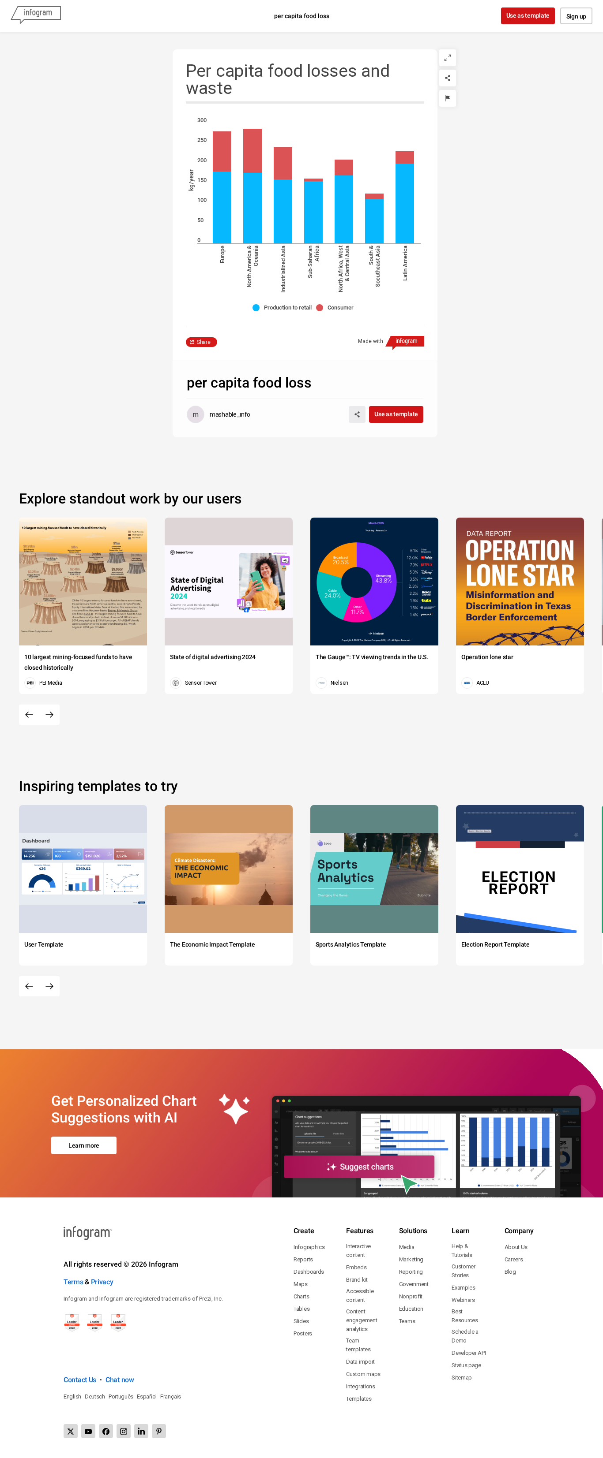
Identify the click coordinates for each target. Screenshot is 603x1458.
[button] (284, 307)
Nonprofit (410, 1296)
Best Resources (465, 1316)
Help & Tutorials (462, 1250)
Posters (303, 1333)
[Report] (447, 98)
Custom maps (363, 1374)
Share (204, 342)
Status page (466, 1365)
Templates (358, 1398)
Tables (301, 1308)
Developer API (469, 1353)
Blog (510, 1271)
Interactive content (358, 1250)
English (72, 1396)
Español (147, 1396)
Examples (463, 1287)
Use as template (528, 15)
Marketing (411, 1259)
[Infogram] (36, 16)
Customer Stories (463, 1271)
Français (170, 1396)
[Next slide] (49, 714)
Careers (514, 1259)
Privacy (102, 1282)
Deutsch (95, 1396)
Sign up (576, 16)
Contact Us (80, 1380)
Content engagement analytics (361, 1320)
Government (414, 1284)
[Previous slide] (29, 714)
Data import (360, 1361)
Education (411, 1308)
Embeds (356, 1267)
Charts (301, 1296)
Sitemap (462, 1377)
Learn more (83, 1145)
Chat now (120, 1380)
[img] (222, 207)
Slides (301, 1321)
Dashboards (309, 1271)
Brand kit (356, 1279)
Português (121, 1396)
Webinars (463, 1300)
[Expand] (447, 57)
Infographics (309, 1247)
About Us (516, 1247)
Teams (407, 1321)
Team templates (358, 1345)
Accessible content (359, 1295)
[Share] (447, 78)
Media (407, 1247)
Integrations (360, 1386)
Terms (73, 1282)
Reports (303, 1259)
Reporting (411, 1271)
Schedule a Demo (465, 1336)
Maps (301, 1284)
